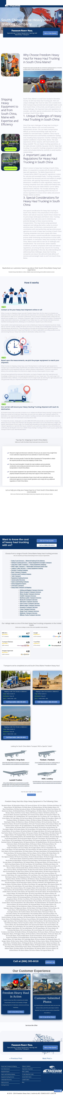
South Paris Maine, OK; (8, 824)
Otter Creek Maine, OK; (8, 849)
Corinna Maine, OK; (27, 930)
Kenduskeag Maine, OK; (26, 897)
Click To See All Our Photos (47, 1017)
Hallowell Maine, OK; (43, 902)
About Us (16, 5)
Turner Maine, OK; (54, 816)
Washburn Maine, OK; (50, 820)
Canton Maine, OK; (10, 924)
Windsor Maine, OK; (11, 813)
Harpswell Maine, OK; (37, 904)
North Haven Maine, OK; (17, 858)
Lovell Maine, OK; (35, 875)
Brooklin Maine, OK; (44, 934)
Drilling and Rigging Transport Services (31, 590)
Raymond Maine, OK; (31, 842)
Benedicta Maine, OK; (42, 943)
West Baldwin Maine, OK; (52, 807)
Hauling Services (5, 1085)
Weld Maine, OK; (19, 807)
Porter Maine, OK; (7, 840)
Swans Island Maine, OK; (23, 814)
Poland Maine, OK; (53, 838)
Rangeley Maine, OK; (19, 842)
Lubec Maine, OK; (45, 875)
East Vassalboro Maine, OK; (28, 923)
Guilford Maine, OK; (31, 902)
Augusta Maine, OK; (48, 950)
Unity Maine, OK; (17, 818)
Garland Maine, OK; (50, 897)
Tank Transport (16, 576)
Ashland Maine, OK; (14, 950)
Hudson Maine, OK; (12, 893)
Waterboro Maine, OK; (24, 822)
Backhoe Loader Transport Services (30, 598)
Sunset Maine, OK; (7, 831)
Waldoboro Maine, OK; (26, 820)
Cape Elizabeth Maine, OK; (23, 924)
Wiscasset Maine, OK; (10, 814)
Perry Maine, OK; (34, 853)
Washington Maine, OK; (11, 822)
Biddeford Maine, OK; (31, 945)
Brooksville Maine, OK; (12, 935)
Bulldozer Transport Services (28, 613)
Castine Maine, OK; (41, 926)
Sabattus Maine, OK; (25, 846)
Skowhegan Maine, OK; (18, 836)
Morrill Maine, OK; (36, 868)
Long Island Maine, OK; (23, 875)
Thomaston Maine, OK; (52, 814)
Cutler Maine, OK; (39, 915)
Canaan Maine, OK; (53, 923)
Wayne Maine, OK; (9, 807)
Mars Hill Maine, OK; (24, 879)
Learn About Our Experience (10, 168)
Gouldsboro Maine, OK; (50, 899)
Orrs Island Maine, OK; (49, 847)
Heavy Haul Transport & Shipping (21, 587)
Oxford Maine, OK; (33, 849)
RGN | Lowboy (47, 779)
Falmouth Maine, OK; (35, 910)
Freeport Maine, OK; (50, 912)
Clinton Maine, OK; (53, 928)
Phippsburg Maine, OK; (13, 855)
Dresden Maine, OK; (44, 919)
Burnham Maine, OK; (51, 937)
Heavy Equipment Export (18, 583)
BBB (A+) (4, 633)
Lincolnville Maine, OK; (55, 888)
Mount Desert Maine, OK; (49, 868)
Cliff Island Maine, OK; (41, 928)
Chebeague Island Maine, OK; (13, 928)
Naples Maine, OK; (24, 869)
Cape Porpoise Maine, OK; (38, 924)
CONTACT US (50, 962)
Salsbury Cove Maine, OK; (48, 846)
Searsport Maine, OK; (34, 833)
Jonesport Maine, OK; (13, 897)
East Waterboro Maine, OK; (26, 906)
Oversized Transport (17, 585)
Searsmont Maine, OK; (21, 833)
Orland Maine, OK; (40, 864)
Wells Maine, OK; (29, 807)
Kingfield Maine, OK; (52, 882)
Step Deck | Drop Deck (16, 760)
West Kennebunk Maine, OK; (24, 809)
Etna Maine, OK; (54, 908)
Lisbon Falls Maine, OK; (37, 873)
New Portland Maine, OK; (10, 871)
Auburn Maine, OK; (36, 950)
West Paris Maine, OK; (54, 809)
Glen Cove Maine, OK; (26, 899)
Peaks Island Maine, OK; (42, 851)
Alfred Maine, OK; (31, 948)
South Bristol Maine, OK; (27, 838)
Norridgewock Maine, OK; (9, 857)
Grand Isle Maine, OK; (11, 901)
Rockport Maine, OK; (38, 844)
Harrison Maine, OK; (12, 906)
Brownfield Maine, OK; (25, 935)
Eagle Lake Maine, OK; (10, 921)
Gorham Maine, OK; (37, 899)
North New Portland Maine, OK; (15, 860)
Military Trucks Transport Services (30, 615)
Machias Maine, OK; (56, 875)
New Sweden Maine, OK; (38, 871)
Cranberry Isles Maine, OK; (9, 932)
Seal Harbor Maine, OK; (8, 833)
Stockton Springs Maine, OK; (49, 827)
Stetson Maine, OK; (11, 827)
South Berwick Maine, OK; (12, 838)
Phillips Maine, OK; (54, 853)
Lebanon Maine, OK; (56, 884)
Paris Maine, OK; (6, 851)
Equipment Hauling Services (19, 578)
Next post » (47, 1058)
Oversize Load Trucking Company (21, 574)
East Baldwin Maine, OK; (23, 921)
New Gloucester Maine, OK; (37, 869)
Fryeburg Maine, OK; (51, 913)
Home (9, 5)
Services (23, 5)
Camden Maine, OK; (41, 923)
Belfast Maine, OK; (18, 943)
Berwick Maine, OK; (8, 945)
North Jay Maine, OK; (30, 858)
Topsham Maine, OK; (34, 816)
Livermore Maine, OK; (50, 873)
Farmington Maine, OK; (13, 912)
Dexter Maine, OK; (7, 919)
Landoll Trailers (15, 780)
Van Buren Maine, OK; (28, 818)
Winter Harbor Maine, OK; (24, 813)
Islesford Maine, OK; (9, 895)
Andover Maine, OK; (42, 948)
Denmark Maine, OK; (31, 917)
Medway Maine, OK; (22, 880)
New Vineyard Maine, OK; (53, 871)
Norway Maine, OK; (8, 862)
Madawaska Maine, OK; (25, 877)
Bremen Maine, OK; (45, 932)
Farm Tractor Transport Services (29, 603)
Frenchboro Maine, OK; (12, 913)
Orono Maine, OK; (25, 847)
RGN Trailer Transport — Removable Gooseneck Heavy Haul (29, 566)
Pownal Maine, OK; (29, 840)
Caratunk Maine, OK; (52, 924)
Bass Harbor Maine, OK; (45, 941)
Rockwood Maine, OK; (50, 844)
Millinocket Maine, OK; (51, 864)
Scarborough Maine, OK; (54, 831)
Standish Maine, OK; (53, 825)
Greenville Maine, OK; (19, 902)
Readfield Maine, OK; (43, 842)
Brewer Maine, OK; (56, 932)
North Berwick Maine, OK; (38, 857)
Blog (23, 1082)
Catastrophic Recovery (18, 580)
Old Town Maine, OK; (28, 864)
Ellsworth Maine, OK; (44, 908)
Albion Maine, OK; (21, 948)
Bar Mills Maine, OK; (32, 941)
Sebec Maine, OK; (56, 833)
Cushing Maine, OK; (28, 915)
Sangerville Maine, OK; (40, 831)
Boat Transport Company (19, 572)
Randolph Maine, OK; (7, 842)
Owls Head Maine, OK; (21, 849)
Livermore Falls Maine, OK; (9, 875)
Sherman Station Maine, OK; (37, 835)
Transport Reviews (7, 642)
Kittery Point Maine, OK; (30, 884)
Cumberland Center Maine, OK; (13, 915)
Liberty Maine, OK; (52, 886)
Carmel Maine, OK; (20, 926)
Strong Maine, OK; (33, 829)
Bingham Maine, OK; (43, 945)
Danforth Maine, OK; (7, 917)
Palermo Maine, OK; (44, 849)
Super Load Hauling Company (20, 582)
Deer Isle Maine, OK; (19, 917)
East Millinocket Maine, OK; (12, 923)
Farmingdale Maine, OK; (48, 910)
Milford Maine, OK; (56, 880)
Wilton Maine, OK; (44, 811)
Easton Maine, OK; (39, 906)
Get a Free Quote (50, 33)
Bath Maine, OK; (56, 941)
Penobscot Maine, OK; (23, 853)
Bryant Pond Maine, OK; (13, 937)
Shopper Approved (7, 651)
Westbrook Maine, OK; (8, 811)
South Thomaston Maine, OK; (39, 824)
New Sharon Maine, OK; (24, 871)
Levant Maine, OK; (29, 886)
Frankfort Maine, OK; (27, 912)
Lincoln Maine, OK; (43, 888)
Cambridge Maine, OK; (30, 939)
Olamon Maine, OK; (54, 862)
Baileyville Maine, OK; (54, 939)
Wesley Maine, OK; (39, 807)
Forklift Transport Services (28, 596)
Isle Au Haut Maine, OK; (37, 893)
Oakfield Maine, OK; (19, 862)
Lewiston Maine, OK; (41, 886)
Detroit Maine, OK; (56, 917)
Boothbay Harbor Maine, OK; (25, 946)
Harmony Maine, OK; (24, 904)
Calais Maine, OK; (19, 939)
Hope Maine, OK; (32, 891)
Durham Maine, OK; (55, 919)
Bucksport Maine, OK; (38, 937)
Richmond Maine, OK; (56, 842)
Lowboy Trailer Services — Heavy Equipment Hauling (27, 568)
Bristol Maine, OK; (33, 934)
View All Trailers (31, 794)
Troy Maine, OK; (44, 816)
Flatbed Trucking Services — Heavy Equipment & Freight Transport (31, 562)
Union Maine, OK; (7, 818)
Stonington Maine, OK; (9, 829)
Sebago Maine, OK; (46, 833)
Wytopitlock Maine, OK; (20, 805)
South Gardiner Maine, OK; (51, 822)
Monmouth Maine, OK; (42, 866)
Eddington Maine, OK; (10, 908)
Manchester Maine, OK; (51, 877)
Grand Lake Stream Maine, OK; (26, 901)
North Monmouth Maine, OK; (44, 858)
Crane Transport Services (27, 609)
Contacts (45, 5)
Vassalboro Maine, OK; (54, 818)
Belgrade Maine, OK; (30, 943)
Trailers (38, 5)
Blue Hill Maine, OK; (54, 945)
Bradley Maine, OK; (34, 932)
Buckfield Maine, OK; (26, 937)
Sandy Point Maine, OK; (13, 847)
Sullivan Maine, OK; (43, 829)
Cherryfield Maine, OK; (28, 928)
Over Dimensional (5, 1069)
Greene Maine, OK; (7, 902)
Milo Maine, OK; (7, 866)
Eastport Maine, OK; (50, 906)
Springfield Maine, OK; (28, 825)
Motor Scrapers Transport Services (30, 592)
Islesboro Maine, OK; (50, 893)
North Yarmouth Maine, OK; (32, 860)
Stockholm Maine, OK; (34, 827)
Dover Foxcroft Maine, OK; (30, 919)
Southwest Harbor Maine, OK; (12, 825)
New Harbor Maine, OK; (52, 869)
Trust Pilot (36, 642)
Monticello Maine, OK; (24, 868)
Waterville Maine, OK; (55, 805)
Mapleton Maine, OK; (12, 879)
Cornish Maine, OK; (50, 930)
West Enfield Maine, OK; (9, 809)
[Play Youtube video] (42, 81)
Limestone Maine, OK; (19, 888)
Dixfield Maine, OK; (17, 919)
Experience (30, 5)
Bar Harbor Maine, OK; (19, 941)
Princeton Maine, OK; (55, 840)
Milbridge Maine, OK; (45, 880)
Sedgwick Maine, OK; (10, 835)
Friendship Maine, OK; (38, 913)
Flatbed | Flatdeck (47, 760)
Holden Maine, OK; (8, 891)
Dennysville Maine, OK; (44, 917)
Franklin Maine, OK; (38, 912)
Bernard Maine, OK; (54, 943)
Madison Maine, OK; (38, 877)
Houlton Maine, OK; (43, 891)
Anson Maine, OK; (53, 948)
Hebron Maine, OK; (31, 890)
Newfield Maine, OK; (25, 873)
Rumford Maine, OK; (13, 846)
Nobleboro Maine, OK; (50, 855)
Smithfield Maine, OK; (32, 836)
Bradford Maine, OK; (23, 932)
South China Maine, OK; (41, 838)
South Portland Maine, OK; (23, 824)
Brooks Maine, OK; (55, 934)
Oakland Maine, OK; (31, 862)
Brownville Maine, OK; (38, 935)
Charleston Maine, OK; (53, 926)
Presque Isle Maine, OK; (42, 840)
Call (46, 545)
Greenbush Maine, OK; (51, 901)
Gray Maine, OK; (40, 901)
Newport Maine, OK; (37, 855)
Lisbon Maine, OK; (9, 890)
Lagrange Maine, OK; (44, 884)
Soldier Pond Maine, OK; (45, 836)
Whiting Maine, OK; (33, 811)
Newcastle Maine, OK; (12, 873)
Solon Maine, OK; (57, 836)
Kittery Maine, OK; (18, 884)
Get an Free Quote (47, 541)
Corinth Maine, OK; (39, 930)
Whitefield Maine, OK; (21, 811)
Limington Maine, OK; (32, 888)
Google (35, 633)
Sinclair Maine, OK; (6, 836)
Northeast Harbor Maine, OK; (48, 860)
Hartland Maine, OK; (20, 890)
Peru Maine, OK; (43, 853)
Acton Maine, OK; (53, 946)
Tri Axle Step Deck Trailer (28, 1074)
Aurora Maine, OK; (42, 939)
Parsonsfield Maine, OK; (18, 851)
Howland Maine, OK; (54, 891)
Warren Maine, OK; (38, 820)
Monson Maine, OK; (12, 868)
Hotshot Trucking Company (19, 570)
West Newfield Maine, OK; (40, 809)
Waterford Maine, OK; (37, 822)
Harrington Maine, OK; (49, 904)
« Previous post (15, 1058)
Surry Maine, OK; (17, 831)
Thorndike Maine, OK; (9, 816)
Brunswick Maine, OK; (51, 935)
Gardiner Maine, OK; (39, 897)
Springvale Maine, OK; (40, 825)
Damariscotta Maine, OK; (51, 915)
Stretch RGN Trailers (27, 1077)
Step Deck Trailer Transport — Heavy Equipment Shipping (28, 564)
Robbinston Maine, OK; (13, 844)
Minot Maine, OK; (17, 866)
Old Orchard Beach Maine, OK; (13, 864)
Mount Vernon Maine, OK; (11, 869)
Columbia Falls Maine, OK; (14, 930)
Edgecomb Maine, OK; (22, 908)
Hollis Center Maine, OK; (20, 891)
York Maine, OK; (44, 805)
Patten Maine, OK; (30, 851)
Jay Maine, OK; (31, 895)
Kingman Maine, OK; (7, 884)
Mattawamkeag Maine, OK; (49, 879)
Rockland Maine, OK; (26, 844)
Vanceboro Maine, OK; (41, 818)
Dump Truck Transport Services (29, 611)
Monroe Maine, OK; (54, 866)
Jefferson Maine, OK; (41, 895)
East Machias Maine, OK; (53, 921)
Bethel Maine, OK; (19, 945)
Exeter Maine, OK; (13, 910)
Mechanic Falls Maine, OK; (8, 880)
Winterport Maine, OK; (38, 813)
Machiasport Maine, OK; (12, 877)
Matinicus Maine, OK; (36, 879)
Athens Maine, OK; (26, 950)
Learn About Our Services (10, 149)
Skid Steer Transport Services (29, 601)
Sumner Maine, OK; (54, 829)
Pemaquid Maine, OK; (55, 851)
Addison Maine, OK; (10, 948)
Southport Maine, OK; (54, 824)
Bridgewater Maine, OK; (9, 934)
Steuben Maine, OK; (22, 827)
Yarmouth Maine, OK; (33, 805)
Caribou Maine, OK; (9, 926)
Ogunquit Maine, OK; (43, 862)
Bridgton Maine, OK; (22, 934)
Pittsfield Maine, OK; (26, 855)
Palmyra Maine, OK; (55, 849)
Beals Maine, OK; (8, 943)
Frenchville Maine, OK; (26, 913)
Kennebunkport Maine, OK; (26, 882)
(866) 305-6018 (21, 702)
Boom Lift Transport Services (28, 600)
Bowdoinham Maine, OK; (41, 946)
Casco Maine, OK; (30, 926)
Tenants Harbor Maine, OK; (38, 814)
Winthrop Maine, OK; (51, 813)
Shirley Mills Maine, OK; (52, 835)
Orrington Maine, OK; (37, 847)
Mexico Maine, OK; (33, 880)
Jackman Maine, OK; (21, 895)
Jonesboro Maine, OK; (53, 895)
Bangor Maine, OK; (7, 941)
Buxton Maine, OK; (8, 939)
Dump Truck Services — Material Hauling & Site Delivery (28, 561)
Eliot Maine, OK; (33, 908)
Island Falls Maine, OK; (24, 893)
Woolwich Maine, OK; (8, 805)
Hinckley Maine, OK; (43, 890)
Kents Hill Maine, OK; (40, 882)
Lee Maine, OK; (10, 886)
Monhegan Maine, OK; (29, 866)
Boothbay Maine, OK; (11, 946)
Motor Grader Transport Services (30, 594)
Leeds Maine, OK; (19, 886)
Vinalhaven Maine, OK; (13, 820)
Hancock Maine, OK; (12, 904)
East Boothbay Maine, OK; (37, 921)
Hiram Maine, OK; (54, 890)
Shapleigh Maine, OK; (22, 835)
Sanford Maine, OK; (28, 831)
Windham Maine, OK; (55, 811)
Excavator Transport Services (29, 607)
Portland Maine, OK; (18, 840)
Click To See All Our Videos (15, 1012)
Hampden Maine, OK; (55, 902)
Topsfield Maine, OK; (22, 816)
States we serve (5, 1082)
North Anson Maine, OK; (24, 857)
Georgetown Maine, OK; (13, 899)
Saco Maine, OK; (35, 846)
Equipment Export (5, 1071)
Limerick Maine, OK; (7, 888)
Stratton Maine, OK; (21, 829)
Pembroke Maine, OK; (10, 853)
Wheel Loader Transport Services (30, 605)
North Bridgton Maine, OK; (53, 857)
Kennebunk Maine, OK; (11, 882)
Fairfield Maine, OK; (23, 910)
